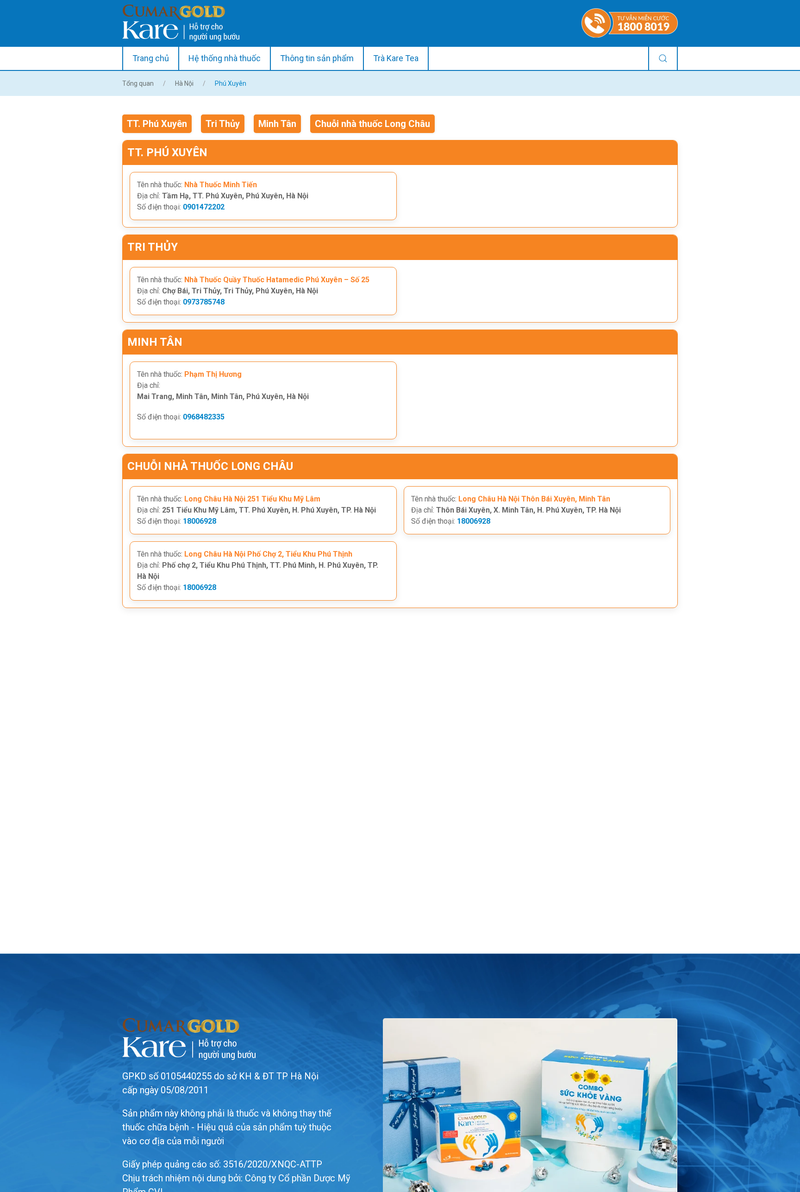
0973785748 (204, 302)
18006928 (199, 521)
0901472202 (204, 207)
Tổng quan (138, 83)
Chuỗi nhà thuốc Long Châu (372, 123)
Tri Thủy (223, 123)
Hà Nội (184, 83)
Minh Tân (277, 123)
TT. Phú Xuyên (157, 123)
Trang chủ (150, 58)
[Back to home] (180, 23)
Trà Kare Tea (396, 58)
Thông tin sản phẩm (317, 58)
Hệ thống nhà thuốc (224, 58)
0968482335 (204, 416)
